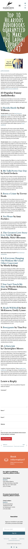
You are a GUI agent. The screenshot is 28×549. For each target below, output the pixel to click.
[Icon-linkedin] (25, 8)
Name (3, 410)
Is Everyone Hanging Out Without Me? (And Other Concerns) (12, 260)
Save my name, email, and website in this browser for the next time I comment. (13, 433)
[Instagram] (25, 5)
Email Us (5, 502)
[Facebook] (25, 3)
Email (2, 417)
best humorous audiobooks (11, 89)
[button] (19, 5)
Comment (4, 390)
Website (3, 424)
